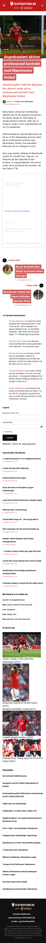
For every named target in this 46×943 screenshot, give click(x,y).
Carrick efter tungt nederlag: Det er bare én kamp (22, 561)
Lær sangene (9, 610)
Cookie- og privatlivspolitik (23, 921)
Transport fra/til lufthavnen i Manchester (19, 864)
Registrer (7, 444)
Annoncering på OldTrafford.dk (22, 918)
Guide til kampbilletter (14, 600)
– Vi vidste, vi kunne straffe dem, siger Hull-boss (22, 551)
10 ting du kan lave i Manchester (15, 850)
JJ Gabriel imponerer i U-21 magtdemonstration (22, 459)
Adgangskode (8, 422)
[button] (4, 5)
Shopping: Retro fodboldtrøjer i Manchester (20, 835)
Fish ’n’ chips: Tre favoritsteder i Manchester (20, 828)
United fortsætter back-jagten (14, 478)
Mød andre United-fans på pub (17, 605)
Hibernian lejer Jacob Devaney (15, 510)
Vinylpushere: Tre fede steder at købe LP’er (20, 811)
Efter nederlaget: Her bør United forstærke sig (21, 529)
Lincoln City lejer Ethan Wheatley (16, 468)
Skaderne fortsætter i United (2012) (19, 709)
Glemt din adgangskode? (24, 444)
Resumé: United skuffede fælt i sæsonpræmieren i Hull (25, 344)
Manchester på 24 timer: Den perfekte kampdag (21, 843)
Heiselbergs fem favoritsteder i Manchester (20, 889)
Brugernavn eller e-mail (11, 413)
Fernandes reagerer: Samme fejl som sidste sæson (23, 583)
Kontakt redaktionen (21, 914)
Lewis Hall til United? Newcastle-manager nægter (22, 500)
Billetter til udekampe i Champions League (19, 857)
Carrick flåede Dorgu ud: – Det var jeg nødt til (20, 519)
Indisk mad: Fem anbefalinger (14, 804)
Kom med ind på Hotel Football (15, 882)
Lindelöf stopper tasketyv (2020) (18, 737)
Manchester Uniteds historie (16, 619)
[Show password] (41, 426)
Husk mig (8, 432)
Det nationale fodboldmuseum (15, 776)
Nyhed (6, 49)
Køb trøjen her (10, 614)
